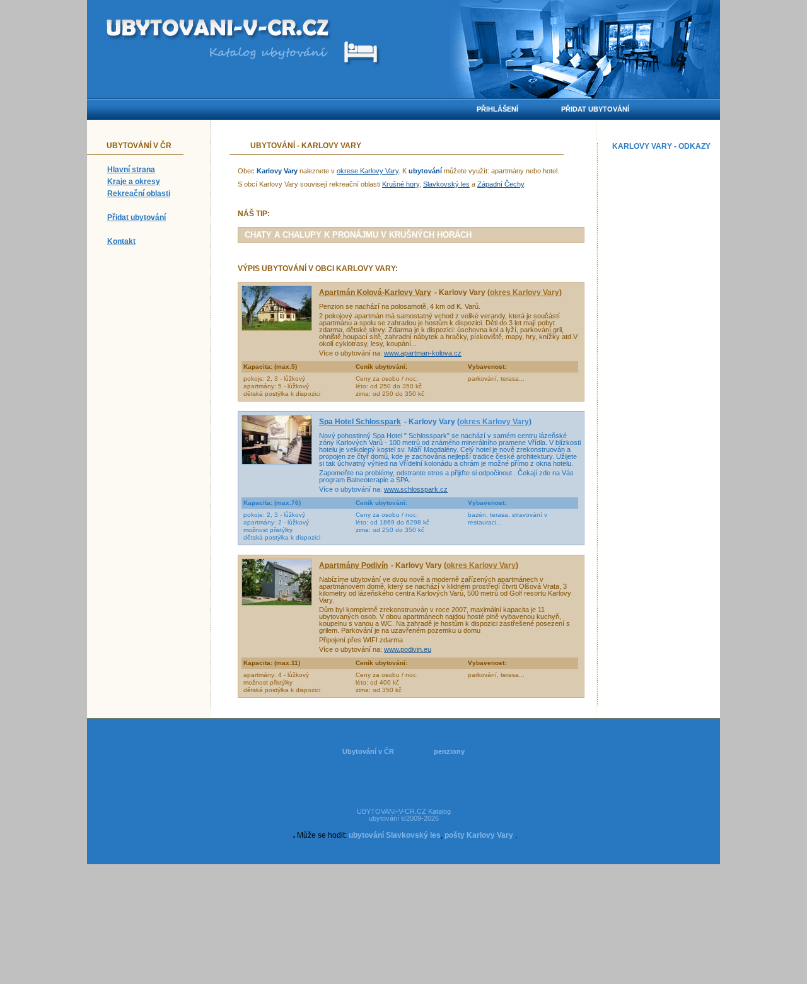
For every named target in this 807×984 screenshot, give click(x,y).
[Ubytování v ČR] (219, 30)
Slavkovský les (446, 184)
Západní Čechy (500, 184)
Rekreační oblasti (138, 193)
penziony (449, 751)
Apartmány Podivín (353, 565)
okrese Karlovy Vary (367, 171)
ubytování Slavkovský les (395, 835)
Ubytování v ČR (368, 751)
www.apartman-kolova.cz (423, 353)
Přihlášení (497, 109)
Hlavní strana (131, 169)
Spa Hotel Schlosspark (360, 421)
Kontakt (121, 241)
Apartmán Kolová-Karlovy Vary (375, 292)
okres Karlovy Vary (524, 292)
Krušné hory (400, 184)
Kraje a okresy (133, 181)
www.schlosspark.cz (416, 489)
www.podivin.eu (407, 649)
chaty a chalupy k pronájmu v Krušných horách (358, 235)
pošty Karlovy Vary (478, 835)
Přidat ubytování (136, 217)
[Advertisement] (663, 344)
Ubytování (272, 145)
